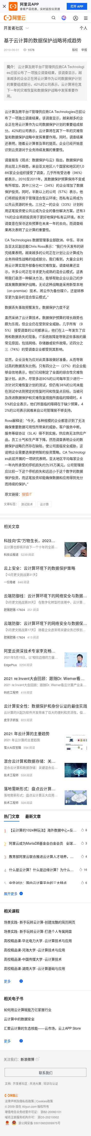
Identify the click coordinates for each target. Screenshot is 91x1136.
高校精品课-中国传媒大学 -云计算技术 (33, 959)
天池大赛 (35, 1083)
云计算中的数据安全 (19, 1018)
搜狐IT (27, 494)
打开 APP (77, 6)
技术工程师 (11, 775)
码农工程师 (11, 692)
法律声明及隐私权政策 (19, 1101)
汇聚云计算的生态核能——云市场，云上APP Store (42, 1028)
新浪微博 (27, 1059)
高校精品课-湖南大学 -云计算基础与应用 (34, 968)
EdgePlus (10, 665)
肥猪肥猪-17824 (14, 610)
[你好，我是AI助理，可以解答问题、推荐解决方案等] (64, 18)
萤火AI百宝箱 (12, 747)
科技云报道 (11, 554)
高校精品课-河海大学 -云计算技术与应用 (34, 949)
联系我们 (45, 1072)
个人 (83, 28)
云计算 (44, 504)
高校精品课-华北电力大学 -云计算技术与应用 (38, 940)
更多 (7, 981)
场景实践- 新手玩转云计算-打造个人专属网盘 (38, 931)
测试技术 (27, 504)
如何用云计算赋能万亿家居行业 (27, 1009)
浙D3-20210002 (48, 1117)
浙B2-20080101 (51, 1112)
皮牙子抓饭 (11, 720)
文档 (8, 1083)
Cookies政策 (44, 1101)
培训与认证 (50, 1083)
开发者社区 (20, 1083)
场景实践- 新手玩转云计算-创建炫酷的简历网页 (39, 922)
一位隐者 (10, 582)
